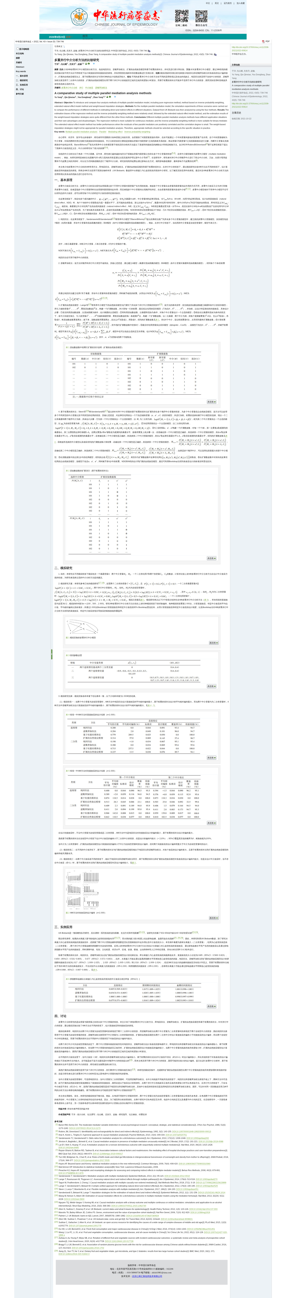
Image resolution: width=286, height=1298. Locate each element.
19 (103, 583)
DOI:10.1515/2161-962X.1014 (211, 1192)
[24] (56, 1222)
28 (179, 938)
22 (143, 932)
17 (106, 411)
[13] (56, 1179)
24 (196, 932)
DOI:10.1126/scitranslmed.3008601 (177, 1219)
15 (161, 304)
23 (193, 932)
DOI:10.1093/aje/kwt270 (206, 1179)
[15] (56, 1185)
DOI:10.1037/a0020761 (176, 1135)
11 (189, 189)
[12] (56, 1175)
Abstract (20, 67)
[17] (56, 1192)
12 (114, 218)
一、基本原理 (22, 76)
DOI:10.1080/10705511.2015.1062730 (128, 1206)
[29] (56, 1251)
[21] (56, 1212)
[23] (56, 1218)
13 (103, 298)
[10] (56, 1166)
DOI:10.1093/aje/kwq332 (198, 1138)
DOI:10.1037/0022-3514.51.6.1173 (84, 1128)
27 (118, 938)
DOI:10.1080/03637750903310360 (194, 1164)
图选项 (213, 643)
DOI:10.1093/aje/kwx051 (187, 1189)
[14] (56, 1182)
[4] (57, 1138)
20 (140, 932)
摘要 (18, 58)
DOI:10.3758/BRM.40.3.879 (71, 1173)
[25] (56, 1228)
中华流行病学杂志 (23, 41)
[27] (56, 1237)
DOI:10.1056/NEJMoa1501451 (201, 1229)
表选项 (211, 402)
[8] (57, 1156)
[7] (57, 1150)
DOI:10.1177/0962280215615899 (211, 1182)
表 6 (95, 970)
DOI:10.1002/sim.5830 (74, 1199)
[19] (56, 1202)
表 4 (149, 705)
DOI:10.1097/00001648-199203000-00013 (191, 1131)
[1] (57, 1124)
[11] (56, 1170)
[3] (57, 1134)
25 (116, 938)
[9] (57, 1163)
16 (87, 411)
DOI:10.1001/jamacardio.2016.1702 (88, 1248)
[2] (57, 1131)
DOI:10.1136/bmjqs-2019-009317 (108, 1154)
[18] (56, 1195)
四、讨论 (20, 89)
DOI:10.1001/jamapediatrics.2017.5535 (92, 1160)
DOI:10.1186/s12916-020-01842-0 (74, 1254)
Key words (21, 71)
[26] (56, 1232)
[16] (56, 1189)
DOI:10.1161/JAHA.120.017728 (119, 1241)
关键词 (19, 62)
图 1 (142, 600)
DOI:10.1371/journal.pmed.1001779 (85, 1226)
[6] (57, 1144)
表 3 (206, 600)
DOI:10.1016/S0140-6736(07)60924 (142, 1216)
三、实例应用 (22, 85)
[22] (56, 1215)
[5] (57, 1141)
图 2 (134, 863)
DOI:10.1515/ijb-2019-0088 (211, 1141)
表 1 (157, 320)
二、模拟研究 (22, 80)
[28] (56, 1244)
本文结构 (20, 53)
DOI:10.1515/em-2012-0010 (177, 1176)
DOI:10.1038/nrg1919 (200, 1212)
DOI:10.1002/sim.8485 (69, 1148)
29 (181, 938)
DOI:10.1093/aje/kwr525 (207, 1186)
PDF (268, 41)
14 (105, 298)
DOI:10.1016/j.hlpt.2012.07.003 (203, 1209)
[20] (56, 1208)
